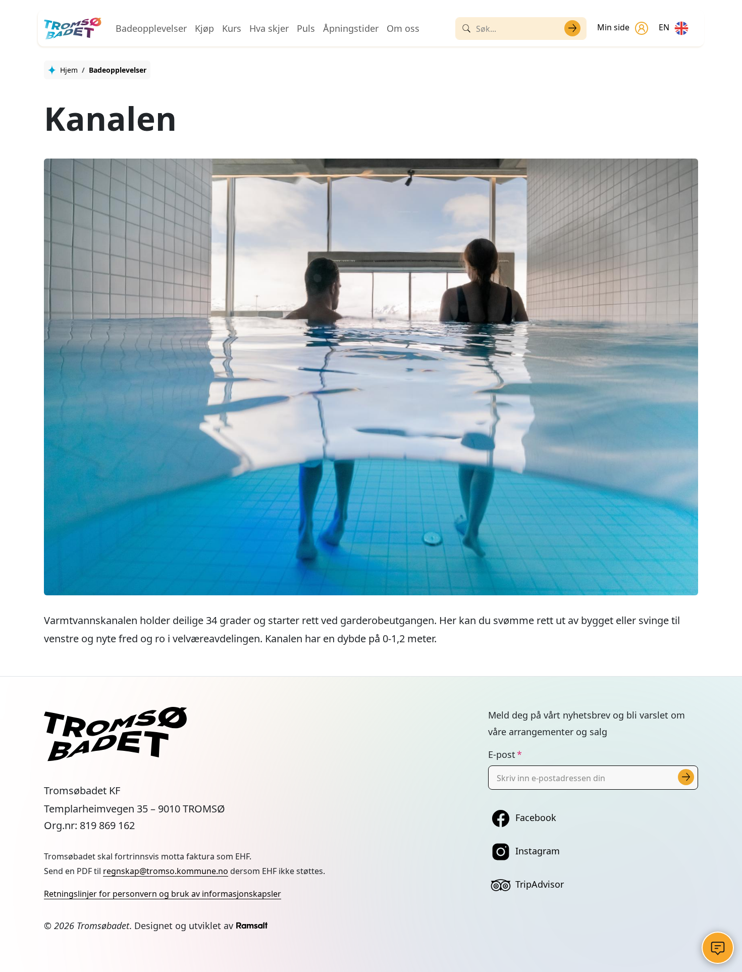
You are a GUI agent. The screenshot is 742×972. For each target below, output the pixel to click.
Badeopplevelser (151, 28)
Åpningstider (351, 28)
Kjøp (204, 28)
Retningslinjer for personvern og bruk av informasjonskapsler (162, 893)
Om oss (403, 28)
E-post (501, 754)
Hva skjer (269, 28)
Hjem (69, 70)
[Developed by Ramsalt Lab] (252, 925)
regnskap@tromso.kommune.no (165, 871)
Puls (306, 28)
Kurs (231, 28)
